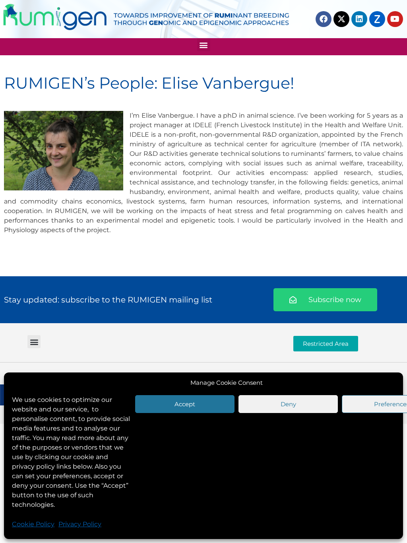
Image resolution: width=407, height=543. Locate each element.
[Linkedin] (359, 19)
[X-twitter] (341, 19)
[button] (203, 44)
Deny (288, 404)
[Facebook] (323, 19)
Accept (184, 404)
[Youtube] (395, 19)
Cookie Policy (33, 524)
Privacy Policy (79, 524)
